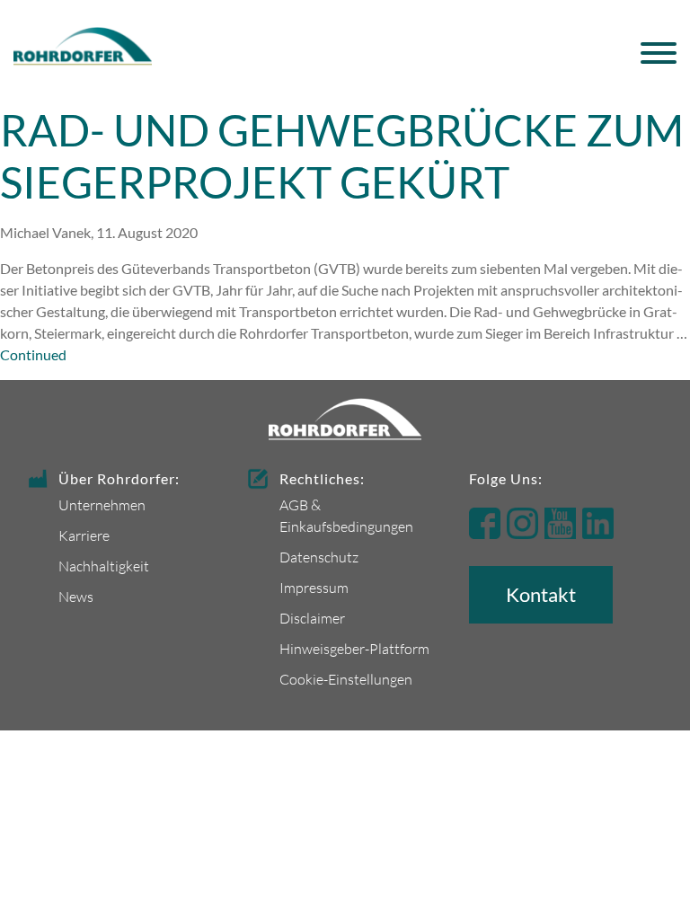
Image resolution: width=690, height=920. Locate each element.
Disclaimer (312, 617)
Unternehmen (102, 504)
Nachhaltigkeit (103, 565)
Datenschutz (318, 556)
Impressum (314, 587)
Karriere (84, 535)
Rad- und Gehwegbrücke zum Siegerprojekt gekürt (342, 156)
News (75, 596)
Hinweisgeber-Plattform (354, 648)
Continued (33, 354)
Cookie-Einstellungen (345, 678)
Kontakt (541, 594)
